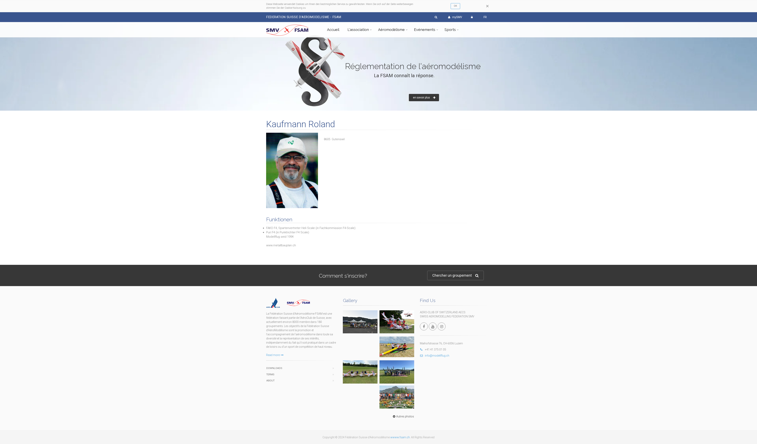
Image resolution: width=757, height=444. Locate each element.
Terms (270, 374)
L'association (358, 30)
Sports (450, 30)
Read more (273, 355)
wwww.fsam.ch (400, 437)
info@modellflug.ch (437, 355)
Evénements (424, 30)
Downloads (274, 368)
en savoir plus (421, 97)
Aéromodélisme (391, 30)
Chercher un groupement (452, 275)
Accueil (333, 30)
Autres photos (405, 416)
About (270, 380)
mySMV (457, 17)
